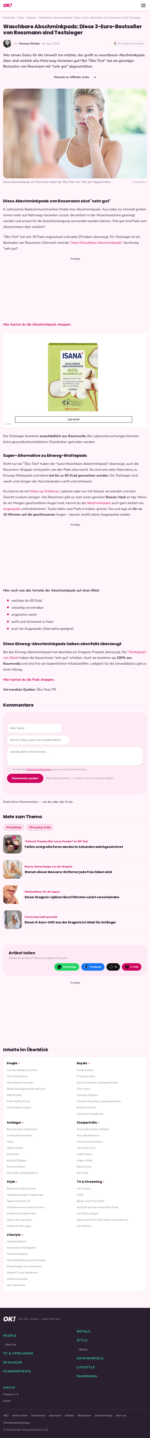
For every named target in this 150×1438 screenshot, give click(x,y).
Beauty (31, 18)
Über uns (121, 1415)
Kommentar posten (25, 778)
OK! (7, 5)
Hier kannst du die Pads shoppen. (28, 679)
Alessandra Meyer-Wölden (93, 1129)
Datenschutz (38, 1415)
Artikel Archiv (20, 1415)
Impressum (55, 1415)
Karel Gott (13, 1154)
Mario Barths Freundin (20, 1082)
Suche (6, 1401)
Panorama (87, 1376)
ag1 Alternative (16, 1285)
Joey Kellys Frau (86, 1148)
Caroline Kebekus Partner (22, 1070)
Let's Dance (83, 1188)
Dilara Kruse (84, 1167)
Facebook (95, 967)
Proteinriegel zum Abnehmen (24, 1266)
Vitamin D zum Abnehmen (22, 1272)
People (12, 1063)
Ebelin (14, 657)
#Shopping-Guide (40, 827)
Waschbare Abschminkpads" (101, 242)
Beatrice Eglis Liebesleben (22, 1129)
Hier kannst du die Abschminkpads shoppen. (37, 324)
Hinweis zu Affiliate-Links (72, 77)
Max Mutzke (14, 1095)
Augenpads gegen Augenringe (25, 1195)
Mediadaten (84, 1415)
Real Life (11, 1344)
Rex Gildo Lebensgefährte (22, 1173)
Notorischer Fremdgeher (21, 1247)
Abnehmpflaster (16, 1241)
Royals (82, 1063)
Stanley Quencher (17, 1279)
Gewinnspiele (90, 1358)
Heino (10, 1142)
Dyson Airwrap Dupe (19, 1220)
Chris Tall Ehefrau (17, 1076)
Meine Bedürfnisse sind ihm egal (26, 1260)
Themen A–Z (10, 1394)
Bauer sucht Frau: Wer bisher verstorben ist (102, 1220)
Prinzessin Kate (86, 1076)
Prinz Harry (83, 1089)
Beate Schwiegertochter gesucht (26, 1089)
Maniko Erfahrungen (19, 1226)
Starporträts (87, 1123)
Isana (75, 242)
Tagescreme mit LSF (18, 1201)
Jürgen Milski (84, 1160)
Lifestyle (14, 1235)
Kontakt (69, 1415)
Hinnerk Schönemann (89, 1142)
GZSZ (80, 1195)
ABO (6, 1415)
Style (21, 18)
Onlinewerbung (103, 1415)
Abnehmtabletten (17, 1254)
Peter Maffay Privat (18, 1101)
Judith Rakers (85, 1154)
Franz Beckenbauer (88, 1135)
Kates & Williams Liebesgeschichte (97, 1082)
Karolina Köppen (16, 1160)
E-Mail (134, 967)
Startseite (9, 18)
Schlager (14, 1123)
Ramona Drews (16, 1167)
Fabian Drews (15, 1148)
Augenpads (11, 509)
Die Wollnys (84, 1226)
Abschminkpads (99, 503)
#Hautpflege (13, 827)
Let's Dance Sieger (87, 1213)
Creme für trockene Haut (21, 1213)
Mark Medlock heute (19, 1107)
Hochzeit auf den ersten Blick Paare (98, 1207)
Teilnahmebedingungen (16, 1423)
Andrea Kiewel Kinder (19, 1135)
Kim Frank (82, 1173)
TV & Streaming (89, 1182)
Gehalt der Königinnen (90, 1114)
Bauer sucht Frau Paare (90, 1201)
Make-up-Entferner (44, 491)
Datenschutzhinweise (39, 769)
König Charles (85, 1070)
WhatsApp (69, 967)
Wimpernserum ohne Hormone (25, 1207)
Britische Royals (86, 1107)
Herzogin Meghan (87, 1095)
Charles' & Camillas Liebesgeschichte (99, 1101)
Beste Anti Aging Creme (21, 1188)
